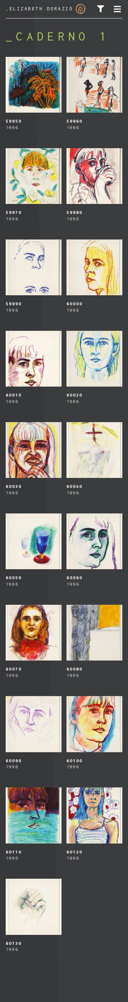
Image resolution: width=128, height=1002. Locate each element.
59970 (14, 212)
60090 (14, 760)
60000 (74, 303)
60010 (14, 395)
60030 (14, 486)
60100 (74, 760)
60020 (74, 395)
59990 (14, 303)
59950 (14, 121)
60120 (74, 852)
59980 (74, 212)
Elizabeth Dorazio (39, 8)
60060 (74, 577)
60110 (14, 852)
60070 (14, 669)
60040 (74, 486)
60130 (14, 943)
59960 (74, 121)
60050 (14, 577)
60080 (74, 669)
